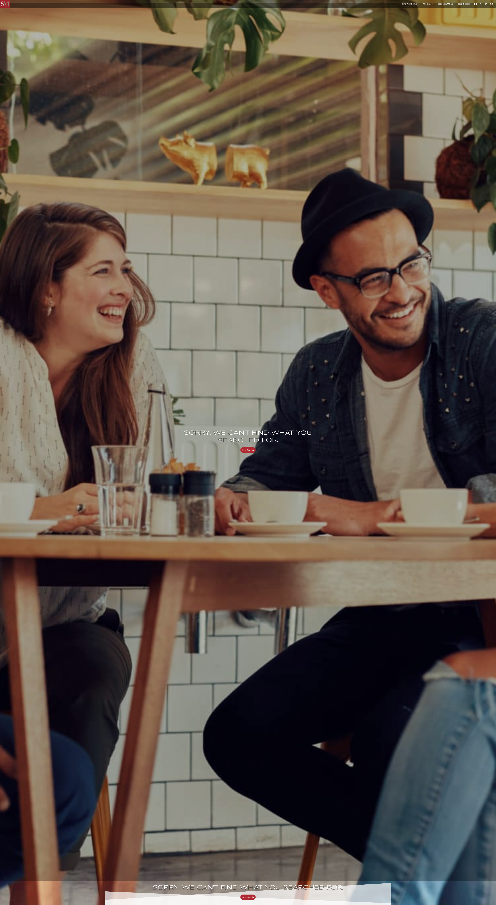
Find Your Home (409, 3)
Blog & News (464, 3)
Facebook (476, 3)
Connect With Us (445, 3)
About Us (427, 3)
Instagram (481, 3)
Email (491, 3)
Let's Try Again (248, 450)
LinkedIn (486, 3)
